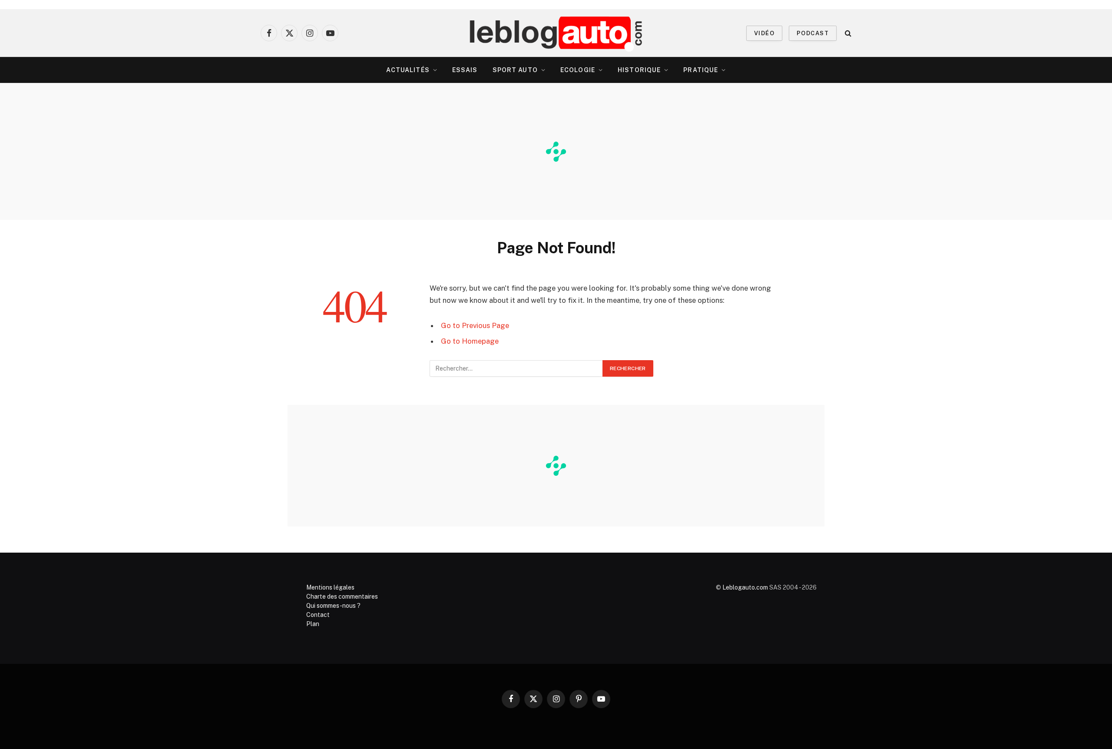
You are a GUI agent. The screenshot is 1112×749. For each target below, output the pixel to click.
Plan (312, 623)
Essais (465, 69)
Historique (639, 69)
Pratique (700, 69)
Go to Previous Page (475, 325)
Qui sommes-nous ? (333, 605)
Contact (318, 614)
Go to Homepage (470, 341)
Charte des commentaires (342, 596)
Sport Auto (515, 69)
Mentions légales (330, 587)
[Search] (847, 33)
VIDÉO (764, 33)
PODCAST (813, 33)
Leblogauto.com (745, 587)
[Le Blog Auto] (556, 33)
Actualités (408, 69)
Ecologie (577, 69)
